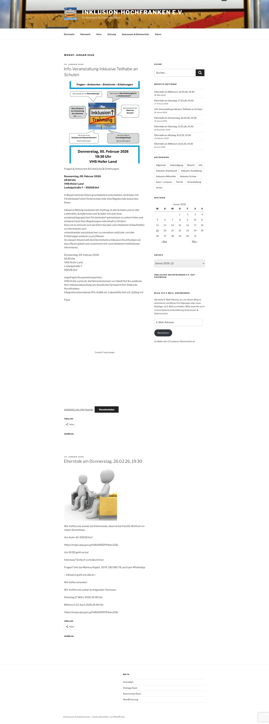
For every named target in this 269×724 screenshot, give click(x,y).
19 (157, 230)
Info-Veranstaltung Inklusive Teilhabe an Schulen (178, 109)
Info (201, 165)
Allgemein (161, 165)
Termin (179, 182)
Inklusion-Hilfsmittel (166, 176)
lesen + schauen (164, 182)
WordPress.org (130, 699)
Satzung (111, 34)
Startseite (69, 34)
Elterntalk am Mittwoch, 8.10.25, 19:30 (173, 143)
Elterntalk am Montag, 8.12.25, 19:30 (172, 135)
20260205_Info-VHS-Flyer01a (78, 409)
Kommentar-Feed (132, 693)
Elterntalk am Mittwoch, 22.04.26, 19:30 (174, 91)
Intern (158, 34)
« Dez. (164, 241)
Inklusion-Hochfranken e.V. (133, 12)
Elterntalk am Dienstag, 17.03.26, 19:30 (174, 100)
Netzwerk (85, 34)
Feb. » (194, 241)
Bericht (191, 165)
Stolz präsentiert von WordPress (108, 716)
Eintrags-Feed (130, 688)
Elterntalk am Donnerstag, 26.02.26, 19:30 (103, 461)
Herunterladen (106, 409)
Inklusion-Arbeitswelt (166, 170)
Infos (98, 34)
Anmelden (128, 682)
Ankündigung (176, 165)
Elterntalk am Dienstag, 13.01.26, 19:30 (173, 126)
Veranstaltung (194, 182)
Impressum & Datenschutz (135, 34)
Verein (159, 187)
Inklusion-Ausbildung (191, 170)
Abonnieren (163, 332)
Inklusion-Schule (188, 176)
